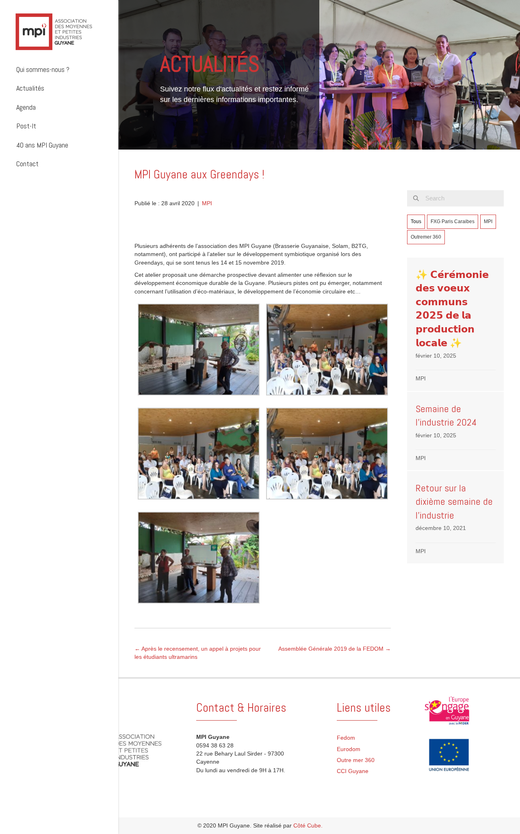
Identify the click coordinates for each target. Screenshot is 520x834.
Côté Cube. (308, 825)
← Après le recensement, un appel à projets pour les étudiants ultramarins (197, 652)
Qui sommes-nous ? (42, 69)
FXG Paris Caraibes (452, 221)
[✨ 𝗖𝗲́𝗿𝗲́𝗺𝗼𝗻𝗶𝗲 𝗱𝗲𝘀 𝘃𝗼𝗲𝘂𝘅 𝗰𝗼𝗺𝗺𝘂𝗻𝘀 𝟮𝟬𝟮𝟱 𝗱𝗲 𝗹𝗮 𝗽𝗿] (455, 324)
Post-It (26, 125)
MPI (207, 203)
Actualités (30, 88)
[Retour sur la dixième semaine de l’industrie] (455, 517)
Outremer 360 (426, 237)
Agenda (26, 107)
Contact (27, 163)
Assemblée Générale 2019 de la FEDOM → (334, 648)
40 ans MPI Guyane (42, 145)
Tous (416, 221)
